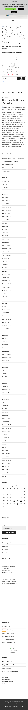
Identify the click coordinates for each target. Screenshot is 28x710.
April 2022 (5, 341)
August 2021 (5, 367)
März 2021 (5, 383)
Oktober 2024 (6, 252)
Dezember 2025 (6, 207)
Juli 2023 (4, 297)
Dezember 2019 (6, 425)
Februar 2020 (6, 418)
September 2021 (6, 364)
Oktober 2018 (6, 466)
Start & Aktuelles (6, 627)
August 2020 (5, 399)
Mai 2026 (4, 191)
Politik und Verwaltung (8, 636)
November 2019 (6, 428)
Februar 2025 (6, 239)
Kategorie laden (9, 532)
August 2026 (5, 181)
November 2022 (6, 319)
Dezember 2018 (6, 460)
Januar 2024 (5, 277)
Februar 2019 (6, 453)
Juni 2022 (5, 335)
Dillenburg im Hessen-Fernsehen (13, 101)
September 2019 (6, 434)
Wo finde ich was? (7, 662)
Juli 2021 (4, 370)
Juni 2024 (5, 265)
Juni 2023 (5, 300)
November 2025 (6, 210)
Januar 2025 (5, 242)
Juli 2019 (4, 441)
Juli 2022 (4, 332)
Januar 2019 (5, 457)
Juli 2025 (4, 223)
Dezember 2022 (6, 316)
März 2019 (5, 450)
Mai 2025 (4, 229)
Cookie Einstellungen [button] (10, 9)
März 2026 (5, 197)
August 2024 (5, 258)
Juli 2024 (4, 261)
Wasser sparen (6, 171)
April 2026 (5, 194)
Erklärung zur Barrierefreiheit (10, 671)
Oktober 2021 (6, 361)
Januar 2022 (5, 351)
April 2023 (5, 306)
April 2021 (5, 380)
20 (14, 501)
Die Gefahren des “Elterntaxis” (10, 168)
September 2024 (6, 255)
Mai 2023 (4, 303)
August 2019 (5, 437)
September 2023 (6, 290)
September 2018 (6, 470)
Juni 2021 (5, 373)
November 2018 (6, 463)
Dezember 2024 (6, 245)
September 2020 (6, 396)
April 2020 (5, 412)
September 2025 (6, 216)
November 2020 (6, 389)
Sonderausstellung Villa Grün (10, 161)
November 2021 (6, 357)
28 (17, 504)
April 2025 (5, 232)
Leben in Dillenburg (7, 630)
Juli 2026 (4, 184)
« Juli (7, 510)
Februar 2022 (6, 348)
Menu (14, 21)
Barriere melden (6, 679)
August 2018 (5, 473)
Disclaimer (5, 677)
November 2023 (6, 284)
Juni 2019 (5, 444)
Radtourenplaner (6, 668)
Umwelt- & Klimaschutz (8, 642)
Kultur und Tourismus (8, 633)
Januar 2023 (5, 313)
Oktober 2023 (6, 287)
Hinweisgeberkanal (7, 681)
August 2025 (5, 220)
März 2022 (5, 345)
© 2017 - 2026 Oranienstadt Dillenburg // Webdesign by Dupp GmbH (14, 702)
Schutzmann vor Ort (7, 164)
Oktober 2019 (6, 431)
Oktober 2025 (6, 213)
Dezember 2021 (6, 354)
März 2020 (5, 415)
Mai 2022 (4, 338)
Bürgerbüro (5, 546)
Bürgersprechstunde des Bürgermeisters (13, 158)
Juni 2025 (5, 226)
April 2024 (5, 271)
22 (21, 501)
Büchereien (5, 549)
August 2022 (5, 329)
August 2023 (5, 293)
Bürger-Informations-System (9, 665)
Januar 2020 (5, 421)
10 (4, 497)
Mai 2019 (4, 447)
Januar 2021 (5, 386)
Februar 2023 (6, 309)
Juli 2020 (4, 402)
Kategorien (4, 525)
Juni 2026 (5, 188)
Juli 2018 (4, 476)
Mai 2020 (4, 409)
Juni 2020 (5, 405)
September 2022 (6, 325)
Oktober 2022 (6, 322)
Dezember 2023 (6, 280)
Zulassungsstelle (6, 543)
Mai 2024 (4, 268)
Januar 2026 (5, 204)
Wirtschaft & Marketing (8, 639)
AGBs (3, 683)
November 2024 (6, 248)
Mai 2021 (4, 377)
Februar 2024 (6, 274)
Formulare (5, 552)
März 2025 (5, 236)
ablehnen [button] (14, 12)
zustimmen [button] (21, 9)
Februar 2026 (6, 200)
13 (14, 497)
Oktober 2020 (6, 393)
